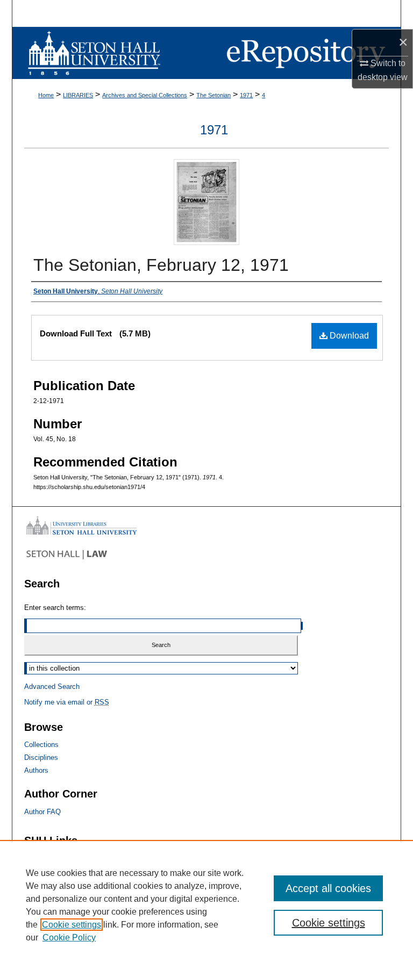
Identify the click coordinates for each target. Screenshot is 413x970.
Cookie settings (71, 924)
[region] (206, 905)
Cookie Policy (69, 937)
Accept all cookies (328, 888)
